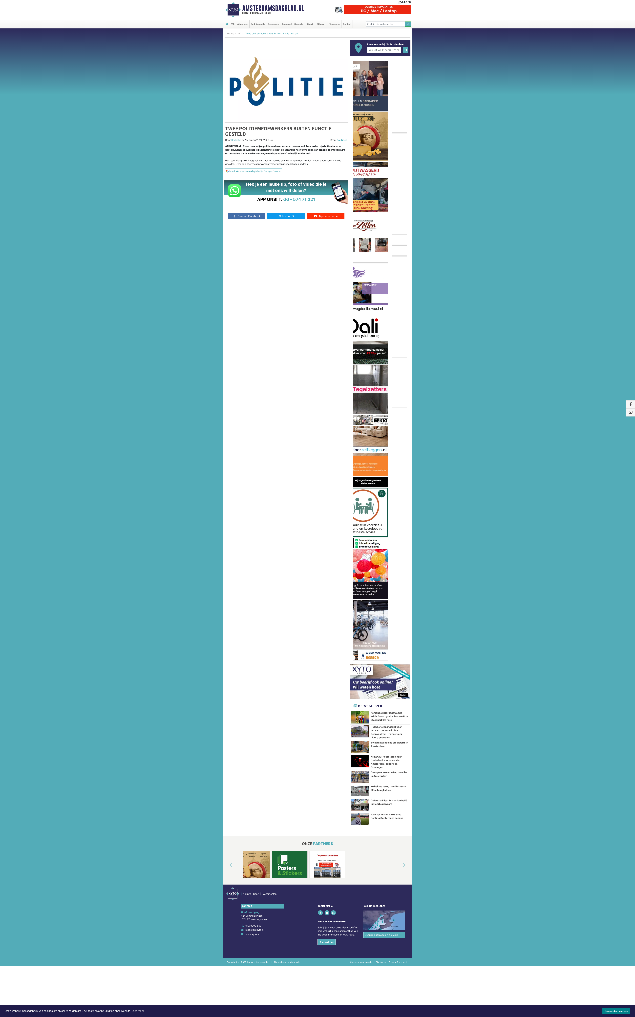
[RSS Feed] (333, 670)
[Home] (227, 24)
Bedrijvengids (258, 24)
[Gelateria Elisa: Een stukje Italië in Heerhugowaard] (360, 563)
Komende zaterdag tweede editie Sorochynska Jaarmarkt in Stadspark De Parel (389, 474)
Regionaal (287, 24)
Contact (347, 24)
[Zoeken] (408, 24)
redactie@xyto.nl (254, 687)
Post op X (288, 216)
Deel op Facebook (249, 216)
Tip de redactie (328, 216)
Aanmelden (327, 700)
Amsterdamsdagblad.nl (273, 8)
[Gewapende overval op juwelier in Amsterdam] (360, 535)
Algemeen (242, 24)
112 (232, 24)
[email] (630, 412)
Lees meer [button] (137, 1011)
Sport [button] (310, 24)
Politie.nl (342, 140)
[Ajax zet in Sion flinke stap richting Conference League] (360, 577)
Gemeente (273, 24)
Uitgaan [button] (321, 24)
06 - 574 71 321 (299, 199)
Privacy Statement (398, 720)
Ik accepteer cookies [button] (616, 1011)
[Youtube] (327, 670)
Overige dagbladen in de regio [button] (381, 692)
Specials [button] (298, 24)
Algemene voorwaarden (361, 720)
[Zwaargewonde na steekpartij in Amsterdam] (360, 505)
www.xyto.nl (252, 691)
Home (230, 33)
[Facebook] (321, 670)
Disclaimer (381, 720)
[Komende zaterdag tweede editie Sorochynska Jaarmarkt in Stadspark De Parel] (360, 475)
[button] (227, 623)
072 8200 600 (253, 683)
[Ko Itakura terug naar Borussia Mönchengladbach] (360, 549)
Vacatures (334, 24)
